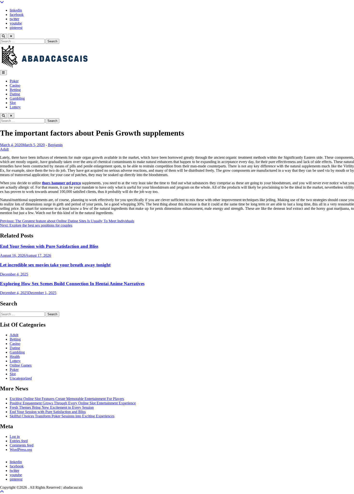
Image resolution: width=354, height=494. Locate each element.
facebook (17, 15)
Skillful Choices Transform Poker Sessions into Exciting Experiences (62, 416)
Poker (14, 81)
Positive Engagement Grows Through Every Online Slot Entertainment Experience (73, 403)
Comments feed (21, 445)
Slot (13, 103)
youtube (16, 23)
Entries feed (19, 441)
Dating (15, 94)
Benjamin (55, 145)
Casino (15, 85)
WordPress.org (21, 450)
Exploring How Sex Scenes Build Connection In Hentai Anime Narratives (72, 283)
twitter (14, 19)
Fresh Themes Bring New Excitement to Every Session (52, 407)
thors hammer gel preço (61, 183)
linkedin (16, 10)
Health (15, 357)
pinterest (16, 28)
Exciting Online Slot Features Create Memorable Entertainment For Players (67, 399)
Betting (15, 90)
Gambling (17, 98)
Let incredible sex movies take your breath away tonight (55, 264)
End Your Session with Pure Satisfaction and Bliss (49, 246)
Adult (4, 149)
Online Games (21, 365)
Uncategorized (21, 378)
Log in (15, 437)
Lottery (15, 107)
